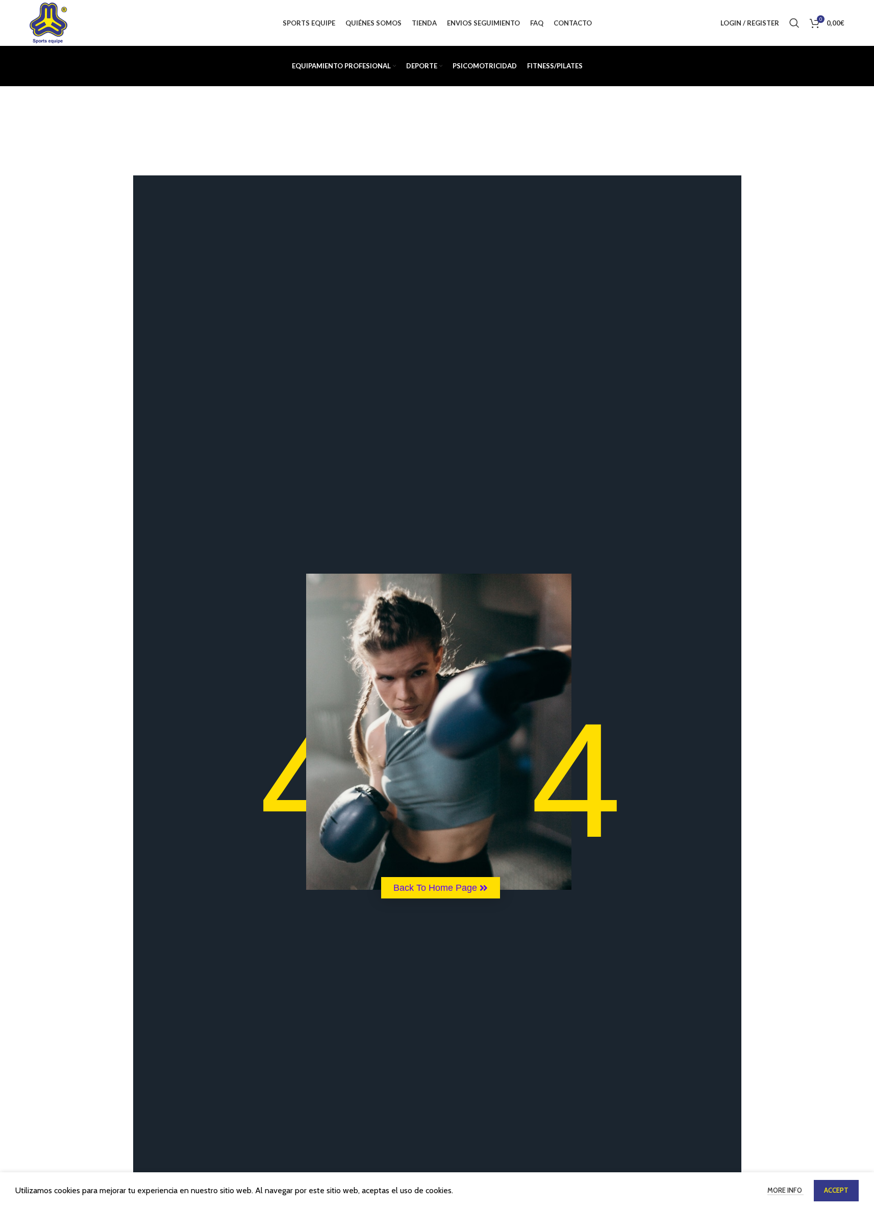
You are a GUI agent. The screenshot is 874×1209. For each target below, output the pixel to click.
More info (785, 1190)
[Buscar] (794, 23)
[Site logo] (48, 22)
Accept (836, 1190)
